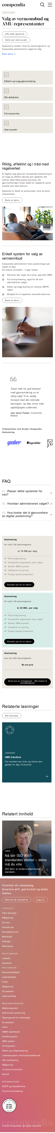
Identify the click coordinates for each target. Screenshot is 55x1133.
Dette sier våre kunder (16, 39)
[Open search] (42, 4)
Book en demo (12, 200)
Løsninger (8, 12)
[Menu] (50, 5)
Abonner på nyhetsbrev (16, 899)
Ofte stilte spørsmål (14, 33)
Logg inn (40, 899)
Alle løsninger (11, 715)
